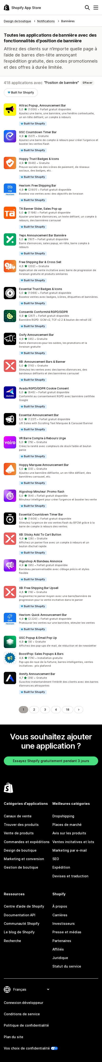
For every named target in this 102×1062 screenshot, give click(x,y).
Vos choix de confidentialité (27, 1048)
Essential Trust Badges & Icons (40, 289)
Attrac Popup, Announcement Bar (42, 105)
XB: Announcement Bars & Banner (42, 361)
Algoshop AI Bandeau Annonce (40, 561)
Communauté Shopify (21, 923)
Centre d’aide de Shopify (24, 906)
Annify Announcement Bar (37, 674)
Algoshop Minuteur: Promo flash (41, 491)
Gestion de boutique (21, 867)
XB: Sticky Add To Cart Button (40, 534)
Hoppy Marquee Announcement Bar (44, 465)
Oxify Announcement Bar (36, 335)
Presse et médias (66, 932)
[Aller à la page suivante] (78, 709)
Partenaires (61, 941)
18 (67, 709)
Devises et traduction (70, 876)
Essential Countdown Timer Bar (41, 514)
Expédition (61, 867)
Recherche (12, 941)
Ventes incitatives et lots (73, 842)
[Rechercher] (87, 7)
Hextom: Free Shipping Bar (37, 185)
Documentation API (19, 915)
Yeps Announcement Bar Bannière (42, 235)
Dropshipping (63, 816)
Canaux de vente (18, 816)
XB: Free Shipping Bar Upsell (38, 588)
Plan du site (13, 1037)
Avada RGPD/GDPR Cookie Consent (44, 388)
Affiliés (58, 949)
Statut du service (66, 966)
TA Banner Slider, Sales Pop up (40, 208)
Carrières (59, 915)
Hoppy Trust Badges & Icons (39, 159)
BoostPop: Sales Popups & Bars (41, 654)
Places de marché (67, 825)
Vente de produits (19, 833)
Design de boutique (20, 850)
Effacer (87, 82)
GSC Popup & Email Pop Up (38, 638)
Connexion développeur (23, 1003)
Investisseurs (63, 923)
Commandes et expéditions (27, 842)
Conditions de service (22, 1014)
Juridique (60, 958)
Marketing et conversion (24, 859)
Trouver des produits (21, 825)
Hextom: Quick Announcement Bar (43, 615)
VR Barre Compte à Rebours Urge (42, 438)
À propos (59, 906)
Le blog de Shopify (19, 932)
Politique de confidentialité (26, 1025)
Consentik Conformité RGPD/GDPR (43, 312)
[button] (51, 114)
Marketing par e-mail (69, 850)
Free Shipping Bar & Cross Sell (40, 262)
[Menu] (95, 7)
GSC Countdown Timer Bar (38, 132)
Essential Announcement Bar (39, 415)
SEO (55, 859)
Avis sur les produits (69, 833)
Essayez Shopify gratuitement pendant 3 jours (51, 761)
